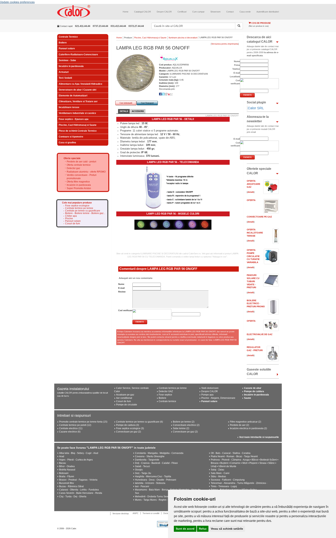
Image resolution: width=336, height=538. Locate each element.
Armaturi (64, 72)
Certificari (182, 12)
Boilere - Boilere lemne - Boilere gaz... (85, 213)
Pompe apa (207, 394)
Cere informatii (126, 103)
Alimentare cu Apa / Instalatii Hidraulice (80, 84)
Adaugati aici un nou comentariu (135, 278)
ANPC (135, 513)
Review (122, 292)
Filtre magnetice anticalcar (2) (245, 421)
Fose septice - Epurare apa (73, 119)
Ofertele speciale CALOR (259, 171)
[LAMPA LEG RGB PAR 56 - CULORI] (173, 224)
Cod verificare (125, 310)
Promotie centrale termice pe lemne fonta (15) (83, 421)
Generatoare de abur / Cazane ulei (77, 89)
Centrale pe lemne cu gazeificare (82, 211)
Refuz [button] (202, 528)
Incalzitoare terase (69, 107)
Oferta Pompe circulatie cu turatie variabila (253, 256)
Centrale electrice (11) (70, 428)
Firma (237, 65)
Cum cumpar (198, 12)
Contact (230, 12)
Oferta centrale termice (79, 165)
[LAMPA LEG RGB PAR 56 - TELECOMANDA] (173, 187)
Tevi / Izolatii (65, 78)
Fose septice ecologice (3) (130, 428)
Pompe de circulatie (126, 404)
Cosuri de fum (72, 223)
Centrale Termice (68, 36)
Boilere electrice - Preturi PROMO (256, 303)
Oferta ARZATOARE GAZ (253, 184)
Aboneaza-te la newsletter (258, 119)
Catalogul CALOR (142, 12)
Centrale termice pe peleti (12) (75, 425)
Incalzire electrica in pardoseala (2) (248, 428)
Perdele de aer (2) (239, 425)
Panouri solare (67, 48)
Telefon (236, 69)
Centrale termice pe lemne (79, 208)
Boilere (63, 42)
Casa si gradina (67, 142)
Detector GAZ (166, 391)
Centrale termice (167, 401)
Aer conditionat (124, 398)
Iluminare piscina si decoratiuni (183, 37)
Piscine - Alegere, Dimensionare (218, 398)
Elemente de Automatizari (73, 95)
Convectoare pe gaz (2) (128, 431)
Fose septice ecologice (77, 205)
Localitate (235, 76)
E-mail (121, 288)
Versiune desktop (120, 513)
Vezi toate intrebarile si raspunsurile (259, 437)
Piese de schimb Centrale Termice (78, 130)
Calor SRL (256, 108)
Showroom (215, 12)
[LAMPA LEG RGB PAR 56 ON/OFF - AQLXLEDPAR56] (135, 73)
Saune (247, 398)
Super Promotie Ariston (79, 188)
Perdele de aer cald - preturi (81, 161)
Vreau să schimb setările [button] (227, 528)
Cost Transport (147, 103)
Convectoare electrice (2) (186, 425)
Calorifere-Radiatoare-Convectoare (78, 54)
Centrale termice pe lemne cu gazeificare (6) (139, 421)
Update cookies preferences (17, 2)
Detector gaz (73, 168)
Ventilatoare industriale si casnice (77, 113)
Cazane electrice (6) (69, 431)
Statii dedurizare (210, 388)
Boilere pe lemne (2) (183, 421)
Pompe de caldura (254, 391)
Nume (121, 284)
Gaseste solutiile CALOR (259, 372)
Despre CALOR (164, 12)
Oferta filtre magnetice (78, 181)
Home (125, 12)
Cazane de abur (252, 388)
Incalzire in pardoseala (71, 66)
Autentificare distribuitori (267, 12)
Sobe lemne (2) (181, 428)
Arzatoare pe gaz (125, 394)
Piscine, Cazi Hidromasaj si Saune (77, 125)
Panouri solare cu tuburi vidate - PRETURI (253, 281)
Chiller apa (71, 216)
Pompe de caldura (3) (127, 425)
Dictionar (167, 513)
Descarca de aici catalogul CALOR (259, 39)
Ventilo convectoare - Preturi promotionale (81, 177)
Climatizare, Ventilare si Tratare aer (78, 101)
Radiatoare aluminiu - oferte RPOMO (86, 171)
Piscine (69, 218)
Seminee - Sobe (67, 60)
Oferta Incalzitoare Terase (255, 232)
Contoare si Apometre (71, 136)
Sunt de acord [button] (185, 528)
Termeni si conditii (151, 513)
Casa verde (245, 12)
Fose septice (165, 394)
